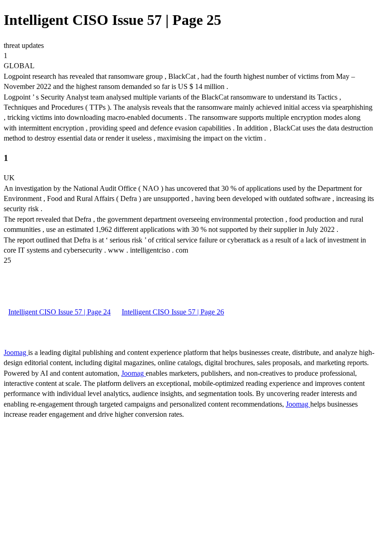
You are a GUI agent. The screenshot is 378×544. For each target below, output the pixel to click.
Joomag (16, 352)
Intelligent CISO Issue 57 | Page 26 (173, 312)
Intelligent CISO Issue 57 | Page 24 (59, 312)
